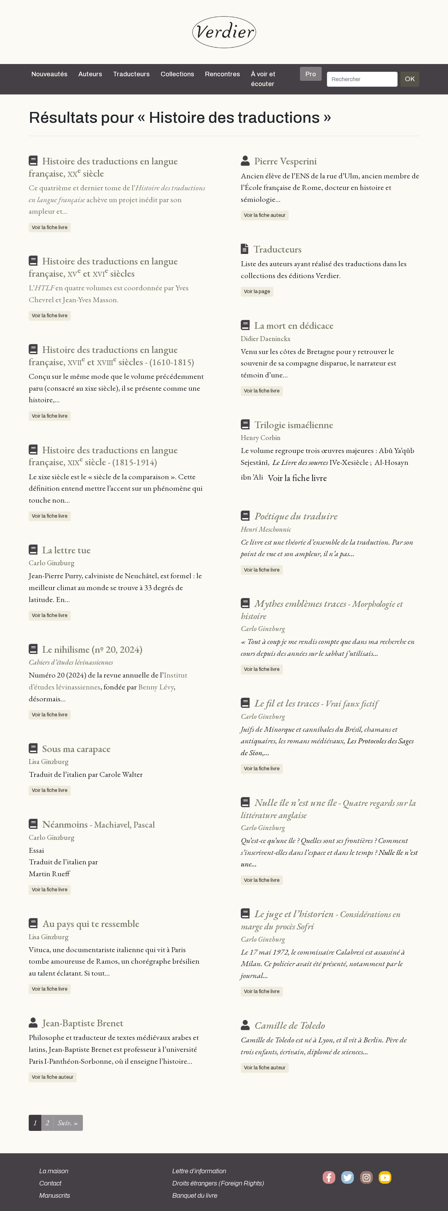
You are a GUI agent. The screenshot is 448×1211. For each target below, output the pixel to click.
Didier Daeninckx (265, 338)
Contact (50, 1183)
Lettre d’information (199, 1171)
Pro (311, 74)
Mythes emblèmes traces (322, 609)
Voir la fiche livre (50, 227)
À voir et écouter (263, 79)
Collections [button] (177, 74)
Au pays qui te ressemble (90, 923)
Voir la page (257, 291)
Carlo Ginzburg (52, 562)
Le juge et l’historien (321, 919)
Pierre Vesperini (285, 161)
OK (410, 79)
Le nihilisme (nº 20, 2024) (92, 649)
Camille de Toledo (289, 1025)
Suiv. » (68, 1122)
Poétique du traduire (295, 516)
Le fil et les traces (316, 703)
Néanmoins (98, 824)
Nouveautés (49, 74)
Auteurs (90, 74)
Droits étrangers (218, 1183)
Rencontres (222, 74)
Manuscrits (54, 1195)
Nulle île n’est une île (328, 808)
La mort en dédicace (294, 325)
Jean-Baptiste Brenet (83, 1022)
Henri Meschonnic (266, 529)
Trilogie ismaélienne (293, 424)
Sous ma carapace (76, 748)
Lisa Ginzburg (49, 761)
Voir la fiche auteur (53, 1077)
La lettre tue (66, 550)
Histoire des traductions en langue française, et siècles (103, 267)
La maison (53, 1171)
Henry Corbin (261, 437)
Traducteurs (131, 74)
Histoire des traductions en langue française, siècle (103, 167)
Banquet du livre (194, 1195)
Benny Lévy (156, 686)
